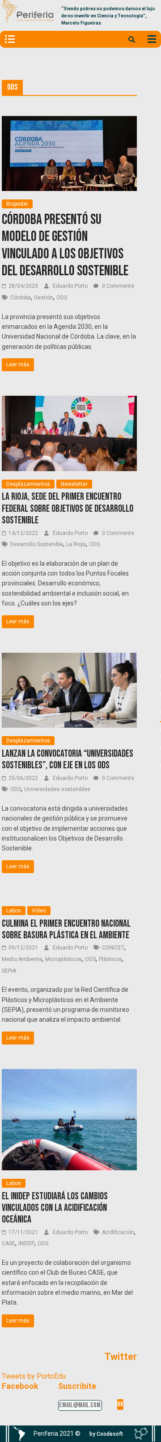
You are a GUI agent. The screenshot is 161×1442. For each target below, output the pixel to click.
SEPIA (9, 971)
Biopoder (17, 204)
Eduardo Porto (71, 286)
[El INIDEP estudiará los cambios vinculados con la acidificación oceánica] (69, 1074)
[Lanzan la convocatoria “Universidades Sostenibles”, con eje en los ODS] (69, 658)
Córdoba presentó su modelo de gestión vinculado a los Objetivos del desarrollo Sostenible (65, 245)
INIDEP (26, 1243)
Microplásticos (63, 959)
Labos (13, 910)
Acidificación (118, 1232)
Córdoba (20, 297)
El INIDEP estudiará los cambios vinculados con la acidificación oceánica (55, 1208)
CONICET (113, 948)
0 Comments (117, 286)
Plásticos (110, 959)
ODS (61, 297)
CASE (8, 1243)
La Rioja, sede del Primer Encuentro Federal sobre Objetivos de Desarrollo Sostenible (67, 508)
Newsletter (74, 484)
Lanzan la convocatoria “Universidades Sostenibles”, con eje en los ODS (67, 759)
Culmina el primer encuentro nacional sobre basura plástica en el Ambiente (66, 929)
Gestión (43, 297)
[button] (106, 1434)
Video (39, 910)
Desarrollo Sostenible (36, 544)
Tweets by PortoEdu (34, 1376)
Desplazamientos (28, 484)
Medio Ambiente (22, 959)
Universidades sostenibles (57, 789)
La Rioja (76, 544)
